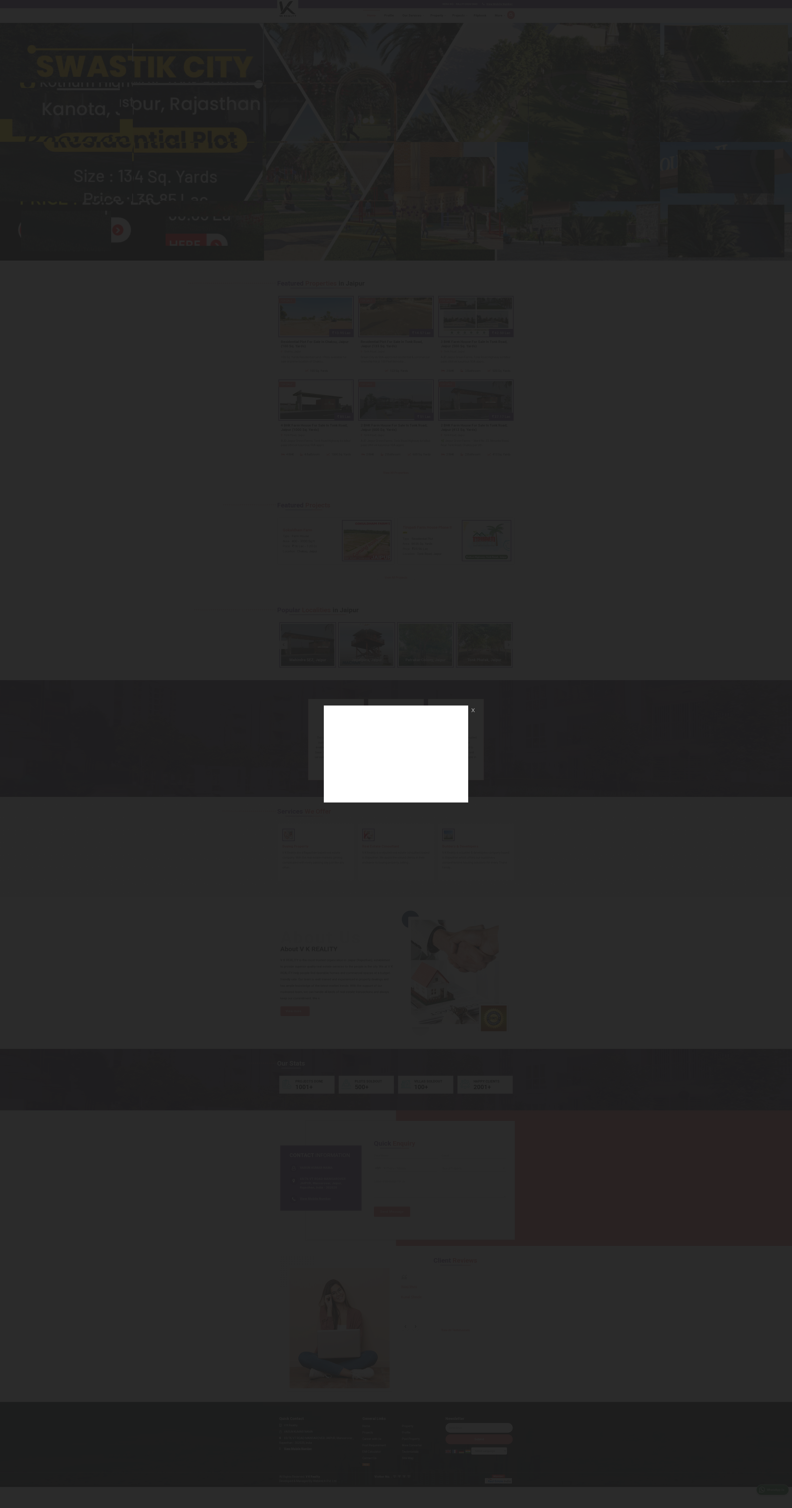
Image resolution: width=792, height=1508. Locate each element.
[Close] (472, 710)
